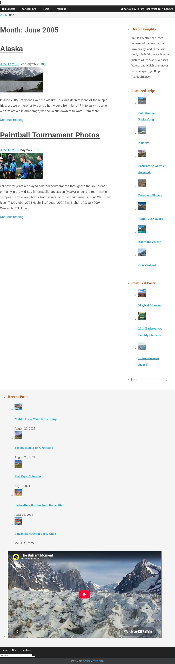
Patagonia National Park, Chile (35, 533)
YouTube (61, 9)
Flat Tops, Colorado (28, 476)
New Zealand (147, 265)
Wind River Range (150, 218)
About (15, 650)
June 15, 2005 (9, 150)
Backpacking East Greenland (34, 447)
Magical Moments (150, 305)
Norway (143, 142)
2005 (3, 15)
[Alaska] (21, 91)
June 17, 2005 (9, 64)
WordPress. (98, 661)
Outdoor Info (29, 9)
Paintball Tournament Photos (50, 135)
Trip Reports (8, 9)
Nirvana (86, 661)
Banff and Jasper (149, 241)
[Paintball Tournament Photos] (21, 177)
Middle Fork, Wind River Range (36, 419)
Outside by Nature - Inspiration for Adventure (148, 9)
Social (46, 9)
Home (5, 650)
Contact (26, 650)
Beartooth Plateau (150, 195)
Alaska (11, 49)
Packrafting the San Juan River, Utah (39, 505)
